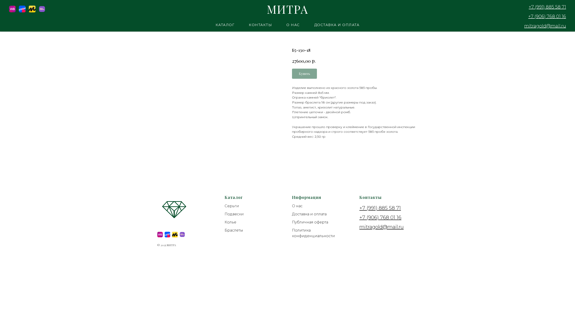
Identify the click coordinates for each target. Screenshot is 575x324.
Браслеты (234, 230)
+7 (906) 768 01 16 (547, 16)
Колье (230, 222)
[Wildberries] (12, 11)
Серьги (232, 206)
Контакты (260, 25)
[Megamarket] (42, 11)
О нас (293, 25)
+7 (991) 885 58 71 (547, 7)
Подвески (234, 214)
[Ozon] (22, 11)
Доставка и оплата (337, 25)
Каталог (225, 25)
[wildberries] (160, 234)
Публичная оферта (310, 222)
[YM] (32, 11)
